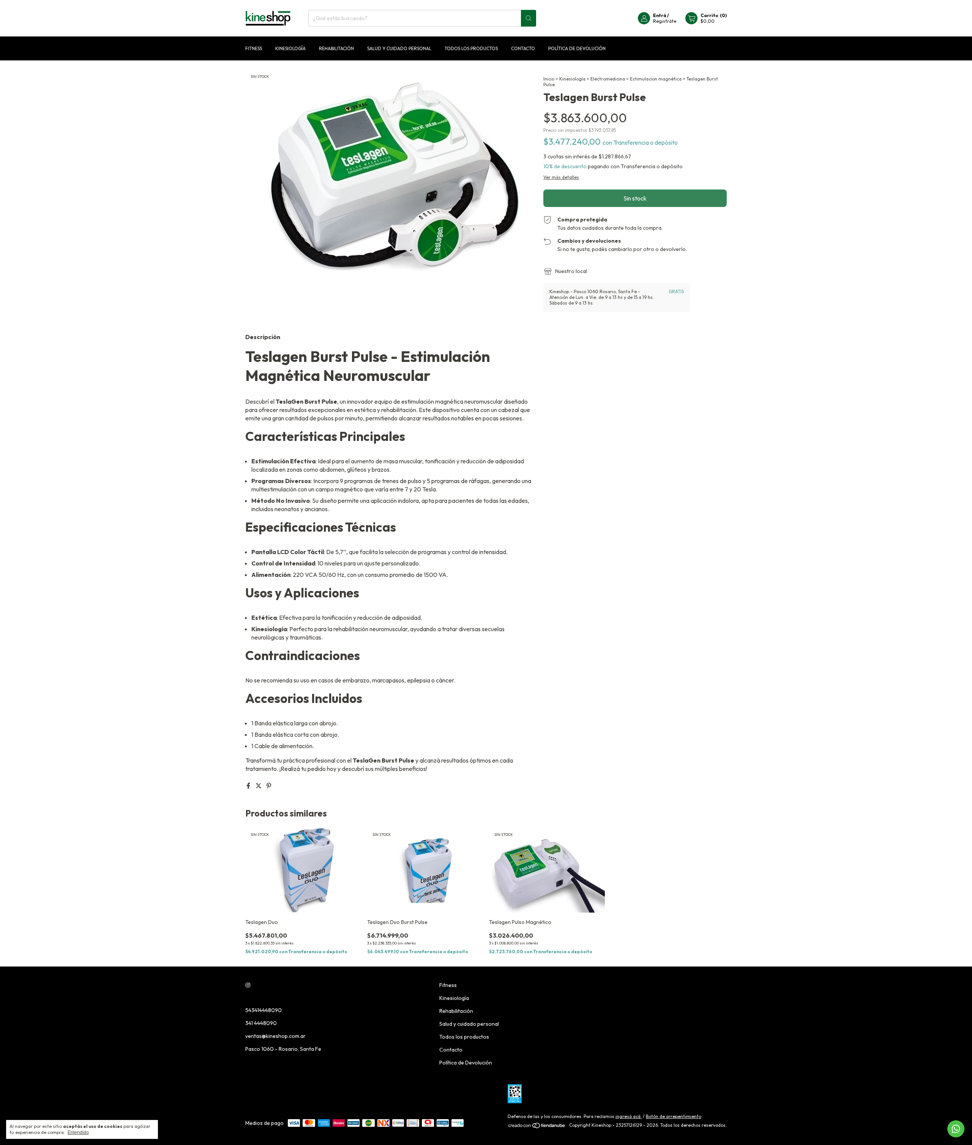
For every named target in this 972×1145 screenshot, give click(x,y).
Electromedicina (607, 79)
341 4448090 (261, 1023)
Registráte (664, 21)
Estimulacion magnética (656, 79)
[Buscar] (528, 18)
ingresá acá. (628, 1116)
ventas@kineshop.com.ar (275, 1036)
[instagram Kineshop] (248, 985)
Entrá (659, 15)
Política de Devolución (577, 48)
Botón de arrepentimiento (673, 1116)
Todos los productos (471, 48)
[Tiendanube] (537, 1127)
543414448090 (263, 1010)
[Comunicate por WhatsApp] (955, 1128)
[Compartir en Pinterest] (269, 786)
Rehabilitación (336, 48)
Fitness (253, 48)
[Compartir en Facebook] (248, 786)
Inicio (548, 79)
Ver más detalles (561, 177)
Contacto (523, 48)
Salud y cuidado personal (399, 48)
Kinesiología (290, 48)
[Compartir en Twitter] (259, 786)
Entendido (78, 1132)
